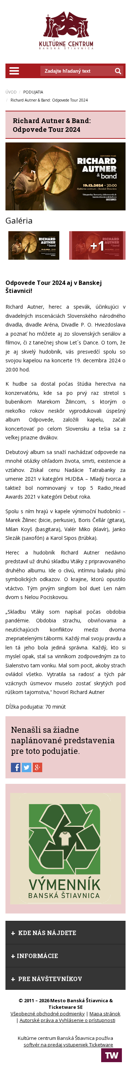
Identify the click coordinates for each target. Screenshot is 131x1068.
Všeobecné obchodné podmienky (48, 1013)
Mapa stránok (105, 1013)
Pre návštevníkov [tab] (49, 979)
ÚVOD (11, 92)
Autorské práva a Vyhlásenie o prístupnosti (67, 1020)
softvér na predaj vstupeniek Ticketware (68, 1044)
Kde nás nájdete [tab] (46, 933)
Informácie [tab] (37, 956)
